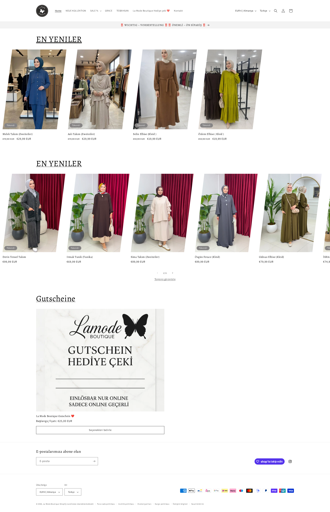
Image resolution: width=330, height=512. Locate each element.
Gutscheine (55, 298)
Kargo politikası (162, 504)
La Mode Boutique (51, 504)
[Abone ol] (94, 461)
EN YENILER (59, 163)
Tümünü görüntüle (165, 279)
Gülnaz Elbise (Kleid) (271, 256)
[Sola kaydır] (157, 273)
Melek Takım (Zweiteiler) (17, 133)
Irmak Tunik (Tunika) (80, 256)
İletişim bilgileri (180, 504)
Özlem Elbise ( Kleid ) (211, 133)
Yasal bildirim (197, 504)
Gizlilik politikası (126, 504)
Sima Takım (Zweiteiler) (145, 256)
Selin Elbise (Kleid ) (144, 133)
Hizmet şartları (145, 504)
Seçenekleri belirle (100, 430)
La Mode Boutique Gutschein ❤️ (55, 416)
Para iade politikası (106, 504)
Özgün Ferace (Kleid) (207, 256)
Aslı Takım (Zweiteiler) (81, 133)
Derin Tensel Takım (14, 256)
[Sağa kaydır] (172, 273)
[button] (95, 10)
